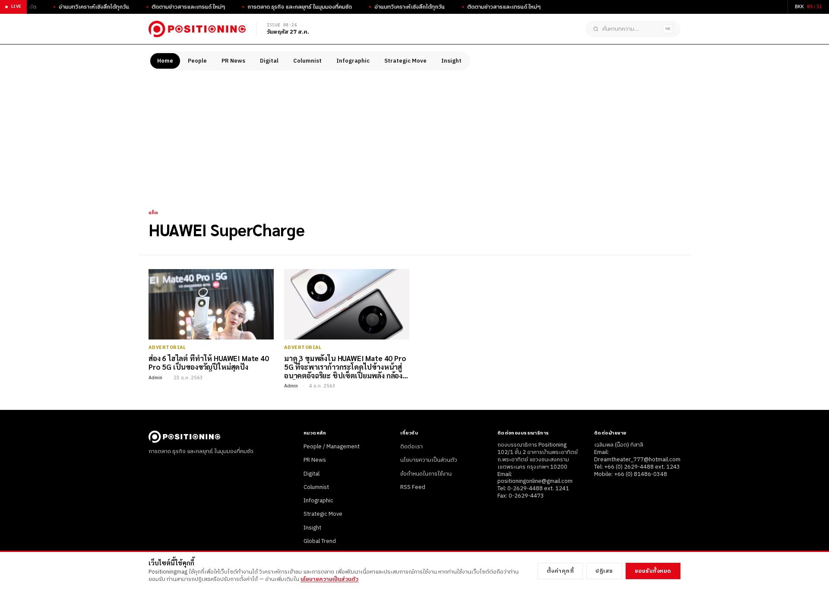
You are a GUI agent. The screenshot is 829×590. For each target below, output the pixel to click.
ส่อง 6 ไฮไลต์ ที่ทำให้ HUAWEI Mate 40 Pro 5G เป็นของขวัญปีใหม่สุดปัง (209, 362)
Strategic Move (405, 61)
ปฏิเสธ (604, 571)
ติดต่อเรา (411, 446)
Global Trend (320, 541)
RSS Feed (412, 487)
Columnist (307, 61)
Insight (451, 61)
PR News (233, 61)
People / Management (332, 446)
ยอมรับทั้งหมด (653, 571)
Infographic (353, 61)
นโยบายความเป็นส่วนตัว (428, 460)
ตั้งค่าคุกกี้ (560, 571)
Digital (269, 61)
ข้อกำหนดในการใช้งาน (426, 474)
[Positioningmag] (197, 29)
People (197, 61)
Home (165, 61)
